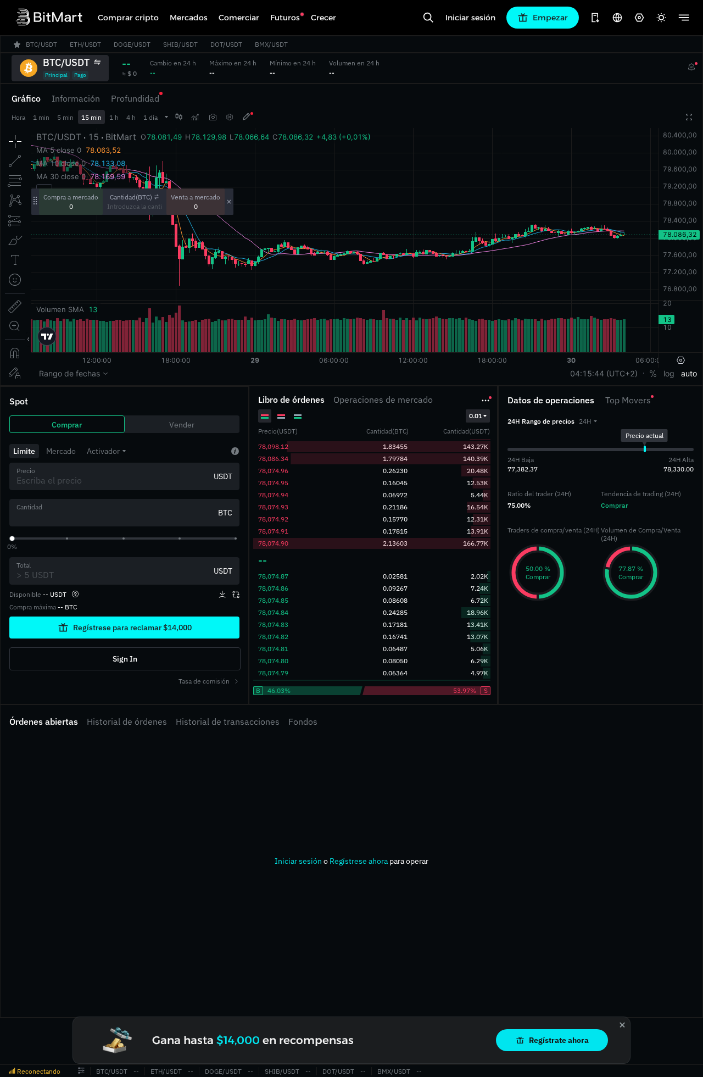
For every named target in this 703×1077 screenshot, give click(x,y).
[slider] (12, 538)
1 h (114, 117)
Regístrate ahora (559, 1040)
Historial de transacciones (228, 721)
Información (76, 98)
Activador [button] (103, 451)
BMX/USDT (393, 1071)
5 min (65, 117)
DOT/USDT (338, 1071)
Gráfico (26, 98)
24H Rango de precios (540, 421)
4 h (131, 117)
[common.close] (622, 1025)
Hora (18, 117)
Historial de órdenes (127, 721)
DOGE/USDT (223, 1071)
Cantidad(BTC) (131, 197)
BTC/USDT (111, 1071)
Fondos (302, 721)
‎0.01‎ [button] (475, 416)
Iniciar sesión (470, 17)
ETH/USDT (166, 1071)
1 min (41, 117)
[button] (588, 421)
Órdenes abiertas (43, 721)
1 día (150, 117)
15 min (91, 117)
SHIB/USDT (282, 1071)
